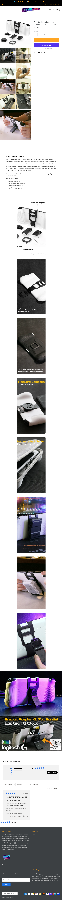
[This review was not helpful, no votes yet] (26, 816)
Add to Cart (46, 40)
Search (46, 4)
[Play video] (31, 733)
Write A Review (52, 772)
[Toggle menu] (3, 10)
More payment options (46, 48)
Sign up (6, 884)
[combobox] (24, 784)
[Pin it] (44, 52)
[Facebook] (2, 4)
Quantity (36, 31)
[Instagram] (5, 4)
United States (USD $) (54, 4)
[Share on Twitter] (41, 52)
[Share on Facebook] (39, 52)
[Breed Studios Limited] (31, 10)
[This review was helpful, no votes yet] (23, 816)
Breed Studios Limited (9, 897)
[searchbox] (8, 784)
